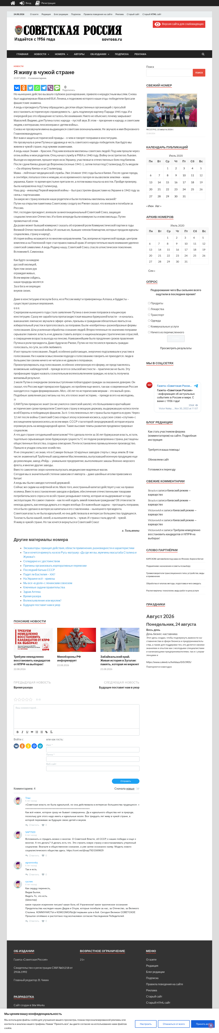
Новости (40, 54)
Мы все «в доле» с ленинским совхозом (47, 583)
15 (167, 182)
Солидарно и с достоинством (41, 561)
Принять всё (203, 1023)
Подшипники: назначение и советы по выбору (168, 566)
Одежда (156, 320)
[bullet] (41, 732)
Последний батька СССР (39, 569)
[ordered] (36, 732)
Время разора (32, 596)
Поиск (150, 66)
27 (150, 196)
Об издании (98, 54)
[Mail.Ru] (34, 745)
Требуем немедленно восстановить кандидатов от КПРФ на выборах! (32, 660)
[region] (109, 1021)
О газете (34, 14)
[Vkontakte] (17, 88)
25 (192, 189)
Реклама (119, 14)
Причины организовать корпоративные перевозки (55, 565)
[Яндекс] (28, 745)
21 (159, 189)
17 (184, 182)
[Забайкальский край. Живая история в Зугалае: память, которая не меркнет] (119, 652)
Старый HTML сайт (152, 14)
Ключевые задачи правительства (44, 587)
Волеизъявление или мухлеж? (42, 600)
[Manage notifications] (211, 1025)
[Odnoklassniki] (24, 88)
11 (192, 175)
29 (167, 196)
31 (184, 196)
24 (184, 189)
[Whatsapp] (37, 88)
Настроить (146, 1023)
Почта (50, 754)
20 (150, 189)
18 (192, 182)
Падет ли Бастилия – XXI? (39, 574)
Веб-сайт (51, 764)
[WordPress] (40, 745)
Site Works (38, 1005)
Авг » (158, 206)
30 (175, 196)
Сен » (151, 270)
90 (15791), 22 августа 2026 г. (160, 129)
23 (175, 189)
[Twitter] (30, 88)
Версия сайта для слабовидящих (182, 23)
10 (184, 175)
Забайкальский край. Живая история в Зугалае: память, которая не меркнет (119, 660)
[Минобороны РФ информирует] (76, 652)
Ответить (34, 825)
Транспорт (157, 314)
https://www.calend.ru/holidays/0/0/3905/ (168, 662)
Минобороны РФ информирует (69, 658)
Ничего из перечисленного (167, 332)
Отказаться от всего (174, 1023)
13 (150, 182)
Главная (22, 54)
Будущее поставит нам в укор (41, 604)
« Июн (150, 206)
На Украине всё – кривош (39, 578)
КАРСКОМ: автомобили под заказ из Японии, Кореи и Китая (174, 559)
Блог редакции (61, 14)
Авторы (79, 54)
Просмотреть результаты (176, 348)
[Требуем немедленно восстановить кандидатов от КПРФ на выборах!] (33, 652)
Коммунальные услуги (165, 326)
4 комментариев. (37, 78)
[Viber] (50, 88)
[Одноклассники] (22, 745)
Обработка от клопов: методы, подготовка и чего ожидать (173, 583)
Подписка (76, 14)
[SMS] (57, 88)
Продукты (157, 303)
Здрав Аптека (32, 591)
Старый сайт (133, 14)
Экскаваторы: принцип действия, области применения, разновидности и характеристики (78, 548)
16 (175, 182)
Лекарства (157, 309)
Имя (49, 745)
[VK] (16, 745)
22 (167, 189)
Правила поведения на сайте (98, 14)
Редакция (46, 14)
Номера (60, 54)
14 (159, 182)
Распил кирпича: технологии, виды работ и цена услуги (172, 590)
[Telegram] (44, 88)
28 (159, 196)
